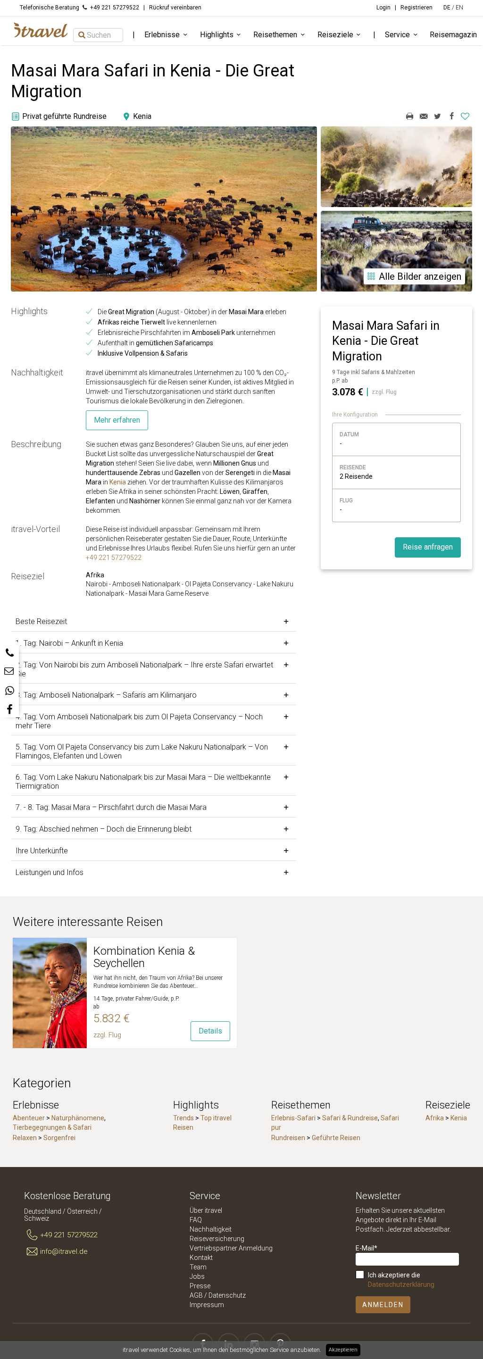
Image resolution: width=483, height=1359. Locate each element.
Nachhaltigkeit (211, 1229)
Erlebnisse (162, 34)
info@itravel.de (64, 1251)
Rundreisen (288, 1138)
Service (397, 34)
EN (459, 7)
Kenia (117, 482)
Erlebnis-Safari (293, 1118)
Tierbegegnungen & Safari (52, 1127)
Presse (200, 1286)
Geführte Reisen (336, 1138)
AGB (196, 1295)
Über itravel (206, 1210)
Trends (183, 1118)
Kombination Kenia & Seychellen (144, 957)
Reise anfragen (428, 546)
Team (198, 1267)
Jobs (197, 1276)
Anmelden (383, 1305)
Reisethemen (275, 34)
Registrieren (416, 7)
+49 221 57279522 (114, 557)
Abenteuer (29, 1118)
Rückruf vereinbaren (175, 7)
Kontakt (201, 1257)
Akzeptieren (343, 1350)
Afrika (434, 1118)
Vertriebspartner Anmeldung (231, 1248)
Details (210, 1030)
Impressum (207, 1305)
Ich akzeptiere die (401, 1279)
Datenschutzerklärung (401, 1284)
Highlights (216, 34)
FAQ (196, 1220)
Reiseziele (335, 34)
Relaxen (25, 1138)
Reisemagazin (453, 34)
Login (383, 7)
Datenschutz (227, 1295)
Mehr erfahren (117, 420)
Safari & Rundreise (350, 1118)
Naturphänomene (77, 1118)
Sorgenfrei (59, 1138)
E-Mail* (366, 1248)
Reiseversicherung (217, 1238)
